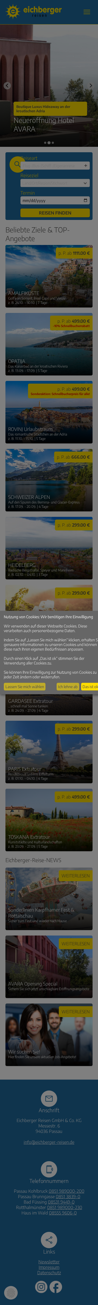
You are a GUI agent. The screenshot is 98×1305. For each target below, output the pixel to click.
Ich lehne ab (68, 686)
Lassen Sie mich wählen (24, 686)
